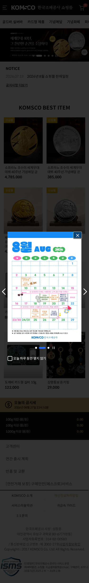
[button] (4, 291)
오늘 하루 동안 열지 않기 (29, 358)
